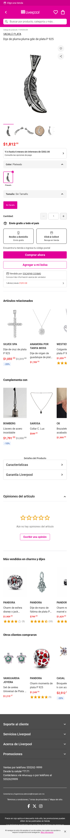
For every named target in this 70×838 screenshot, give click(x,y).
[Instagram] (40, 806)
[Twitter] (34, 806)
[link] (15, 336)
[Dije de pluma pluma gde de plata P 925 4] (40, 131)
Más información (47, 832)
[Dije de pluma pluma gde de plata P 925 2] (19, 131)
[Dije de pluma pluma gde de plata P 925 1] (8, 131)
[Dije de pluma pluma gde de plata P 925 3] (29, 131)
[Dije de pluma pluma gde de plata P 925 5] (50, 131)
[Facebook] (29, 806)
